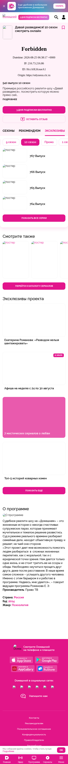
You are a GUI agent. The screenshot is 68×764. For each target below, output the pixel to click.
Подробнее (8, 751)
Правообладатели (34, 740)
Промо (49, 142)
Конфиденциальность (34, 734)
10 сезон (24, 83)
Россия (19, 597)
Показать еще (34, 490)
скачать (59, 6)
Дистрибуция (34, 745)
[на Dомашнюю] (10, 16)
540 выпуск (10, 83)
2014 (11, 601)
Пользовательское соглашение (34, 729)
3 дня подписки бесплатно (33, 17)
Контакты (34, 718)
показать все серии (34, 218)
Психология (20, 605)
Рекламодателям (34, 723)
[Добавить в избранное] (63, 27)
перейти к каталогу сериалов (34, 286)
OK (61, 750)
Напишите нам (38, 696)
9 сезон (11, 142)
